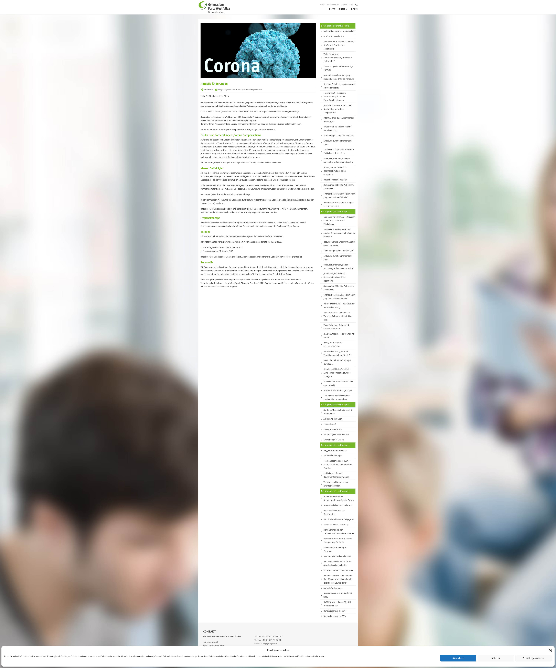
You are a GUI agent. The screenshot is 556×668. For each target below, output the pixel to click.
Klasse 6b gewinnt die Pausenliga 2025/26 (338, 68)
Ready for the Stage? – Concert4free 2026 (333, 344)
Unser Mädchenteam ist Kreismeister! (334, 512)
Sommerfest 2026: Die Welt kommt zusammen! (338, 187)
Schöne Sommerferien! (333, 36)
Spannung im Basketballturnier (337, 556)
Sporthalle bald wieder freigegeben (338, 519)
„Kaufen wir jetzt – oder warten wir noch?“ (338, 336)
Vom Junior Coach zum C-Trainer (338, 570)
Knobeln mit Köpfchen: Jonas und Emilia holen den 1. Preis (338, 151)
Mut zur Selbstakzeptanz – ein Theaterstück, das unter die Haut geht (338, 316)
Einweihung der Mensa (333, 440)
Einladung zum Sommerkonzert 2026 (337, 143)
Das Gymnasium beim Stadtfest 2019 (337, 595)
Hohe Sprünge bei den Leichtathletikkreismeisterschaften (338, 532)
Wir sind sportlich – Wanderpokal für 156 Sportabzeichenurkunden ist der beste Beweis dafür (338, 579)
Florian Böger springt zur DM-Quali (338, 135)
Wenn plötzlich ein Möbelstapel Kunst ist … (337, 362)
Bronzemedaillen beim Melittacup (338, 505)
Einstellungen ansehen (533, 658)
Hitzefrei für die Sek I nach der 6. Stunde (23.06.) (337, 129)
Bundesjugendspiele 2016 (334, 616)
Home (322, 4)
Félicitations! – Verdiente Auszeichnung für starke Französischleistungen (334, 96)
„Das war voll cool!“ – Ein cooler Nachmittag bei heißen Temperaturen (337, 109)
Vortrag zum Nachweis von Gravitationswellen (335, 484)
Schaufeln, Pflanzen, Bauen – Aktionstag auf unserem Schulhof (338, 160)
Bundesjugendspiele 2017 (334, 611)
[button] (550, 650)
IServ (351, 4)
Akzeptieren (458, 658)
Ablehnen (496, 658)
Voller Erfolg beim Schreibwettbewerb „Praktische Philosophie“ (337, 57)
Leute (331, 9)
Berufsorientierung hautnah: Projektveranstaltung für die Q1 (337, 353)
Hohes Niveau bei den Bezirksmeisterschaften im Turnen (338, 498)
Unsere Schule (333, 4)
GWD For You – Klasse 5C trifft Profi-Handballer (337, 604)
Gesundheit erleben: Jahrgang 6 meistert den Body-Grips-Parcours (338, 77)
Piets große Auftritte (332, 429)
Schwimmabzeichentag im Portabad (335, 549)
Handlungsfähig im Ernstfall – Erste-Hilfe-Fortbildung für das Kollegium (337, 373)
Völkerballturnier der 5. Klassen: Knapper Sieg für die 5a (337, 540)
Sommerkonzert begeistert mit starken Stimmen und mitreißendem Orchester (339, 233)
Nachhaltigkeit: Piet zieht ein (336, 434)
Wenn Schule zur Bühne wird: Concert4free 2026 (336, 327)
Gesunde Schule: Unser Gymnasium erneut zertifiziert (339, 86)
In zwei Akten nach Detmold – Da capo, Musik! (338, 383)
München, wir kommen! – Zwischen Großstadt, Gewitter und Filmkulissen (339, 45)
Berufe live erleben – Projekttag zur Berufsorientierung (339, 306)
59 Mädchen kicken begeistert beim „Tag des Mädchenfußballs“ (339, 196)
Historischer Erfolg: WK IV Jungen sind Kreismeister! (338, 204)
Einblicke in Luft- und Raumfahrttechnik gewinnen (336, 475)
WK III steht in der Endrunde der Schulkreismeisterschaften (337, 563)
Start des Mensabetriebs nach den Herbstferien (338, 412)
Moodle (344, 4)
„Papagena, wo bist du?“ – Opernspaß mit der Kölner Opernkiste (335, 171)
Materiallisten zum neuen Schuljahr (339, 31)
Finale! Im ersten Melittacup (335, 524)
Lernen (343, 9)
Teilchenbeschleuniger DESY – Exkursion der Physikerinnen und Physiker (338, 464)
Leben (354, 9)
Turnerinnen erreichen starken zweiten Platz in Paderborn (336, 397)
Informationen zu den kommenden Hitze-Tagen (338, 120)
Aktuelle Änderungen (332, 419)
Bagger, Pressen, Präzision (335, 180)
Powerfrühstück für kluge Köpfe (337, 390)
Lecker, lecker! (329, 424)
